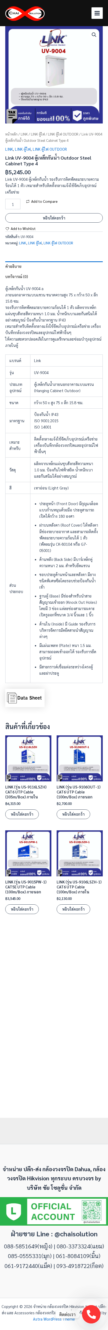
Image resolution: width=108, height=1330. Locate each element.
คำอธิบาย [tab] (13, 266)
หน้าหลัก (11, 134)
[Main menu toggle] (97, 13)
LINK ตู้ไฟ (38, 134)
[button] (94, 35)
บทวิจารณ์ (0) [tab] (16, 276)
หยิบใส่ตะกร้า (54, 217)
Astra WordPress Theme (54, 1318)
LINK (24, 134)
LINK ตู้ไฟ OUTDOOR (63, 134)
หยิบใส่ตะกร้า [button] (22, 813)
